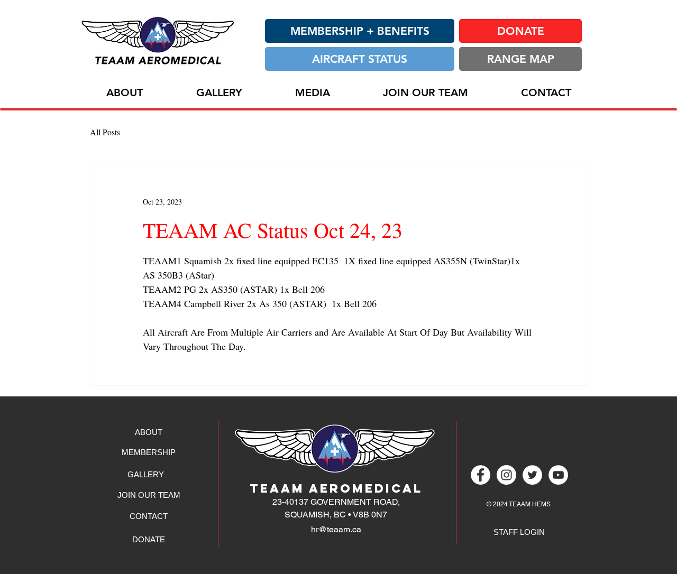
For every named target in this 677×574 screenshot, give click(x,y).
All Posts (105, 131)
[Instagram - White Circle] (506, 475)
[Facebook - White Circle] (480, 475)
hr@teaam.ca (336, 529)
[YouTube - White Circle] (558, 475)
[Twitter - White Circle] (532, 475)
